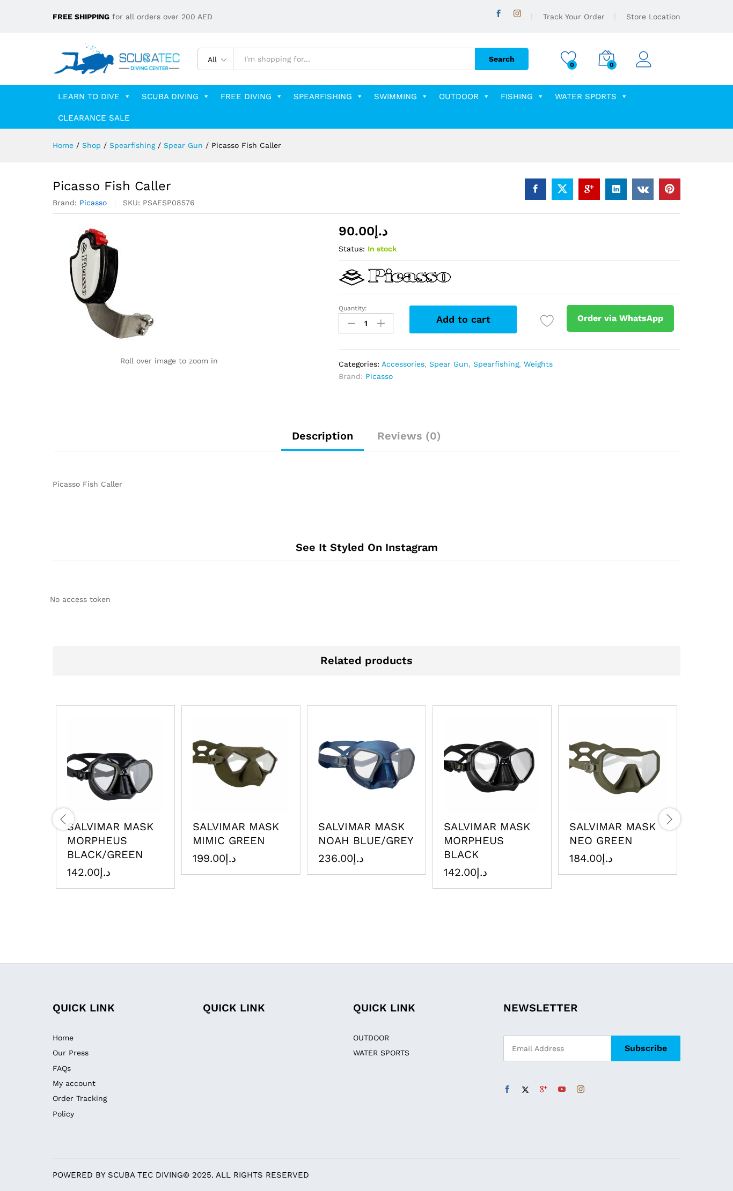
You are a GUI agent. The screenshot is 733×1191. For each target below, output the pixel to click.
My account (74, 1083)
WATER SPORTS (586, 96)
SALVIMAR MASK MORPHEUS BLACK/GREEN (110, 840)
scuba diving (170, 96)
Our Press (71, 1052)
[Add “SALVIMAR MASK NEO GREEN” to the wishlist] (642, 807)
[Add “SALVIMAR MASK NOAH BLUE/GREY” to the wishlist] (391, 807)
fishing (517, 96)
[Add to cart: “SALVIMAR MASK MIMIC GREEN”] (216, 807)
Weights (538, 364)
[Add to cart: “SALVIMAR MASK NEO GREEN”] (593, 807)
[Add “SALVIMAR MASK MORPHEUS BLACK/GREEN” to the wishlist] (140, 807)
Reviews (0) (409, 435)
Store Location (653, 16)
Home (63, 1037)
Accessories (403, 364)
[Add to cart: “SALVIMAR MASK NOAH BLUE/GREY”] (342, 807)
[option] (115, 797)
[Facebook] (498, 14)
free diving (246, 96)
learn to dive (89, 96)
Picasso (93, 202)
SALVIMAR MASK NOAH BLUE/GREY (365, 833)
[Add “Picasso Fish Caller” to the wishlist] (547, 320)
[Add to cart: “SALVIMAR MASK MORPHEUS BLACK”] (467, 807)
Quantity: (353, 308)
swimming (395, 96)
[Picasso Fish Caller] (535, 189)
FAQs (62, 1068)
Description (322, 435)
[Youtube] (562, 1090)
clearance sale (94, 118)
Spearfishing (323, 96)
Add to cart (463, 319)
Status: (352, 248)
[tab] (322, 440)
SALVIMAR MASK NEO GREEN (612, 833)
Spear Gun (448, 364)
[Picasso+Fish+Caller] (562, 189)
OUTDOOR (459, 96)
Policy (63, 1114)
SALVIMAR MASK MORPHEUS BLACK (487, 840)
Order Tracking (80, 1098)
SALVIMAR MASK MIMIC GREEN (236, 833)
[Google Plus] (543, 1090)
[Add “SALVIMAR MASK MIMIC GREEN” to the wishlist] (265, 807)
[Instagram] (517, 13)
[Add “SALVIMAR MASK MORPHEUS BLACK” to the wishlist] (517, 807)
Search (502, 59)
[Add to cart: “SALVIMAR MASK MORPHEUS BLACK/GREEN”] (91, 807)
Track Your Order (574, 16)
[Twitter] (525, 1090)
